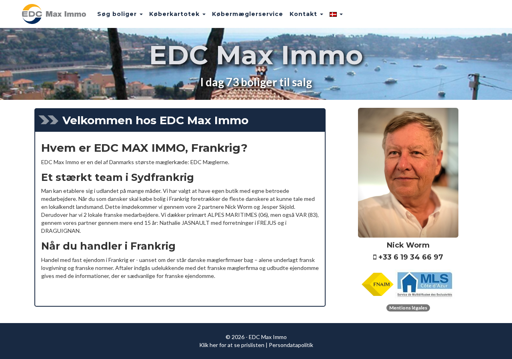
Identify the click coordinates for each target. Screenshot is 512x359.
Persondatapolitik (291, 344)
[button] (336, 14)
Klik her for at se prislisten (231, 344)
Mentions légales (408, 308)
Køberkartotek (175, 14)
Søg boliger (118, 14)
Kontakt (304, 14)
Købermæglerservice (247, 14)
